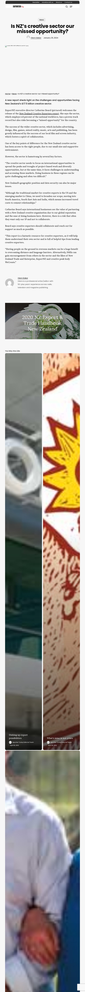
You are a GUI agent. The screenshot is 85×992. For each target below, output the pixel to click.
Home (7, 94)
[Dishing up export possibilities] (23, 551)
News (42, 20)
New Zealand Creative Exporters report (39, 113)
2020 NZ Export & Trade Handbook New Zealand (42, 321)
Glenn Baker (36, 38)
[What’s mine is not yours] (61, 551)
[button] (71, 7)
